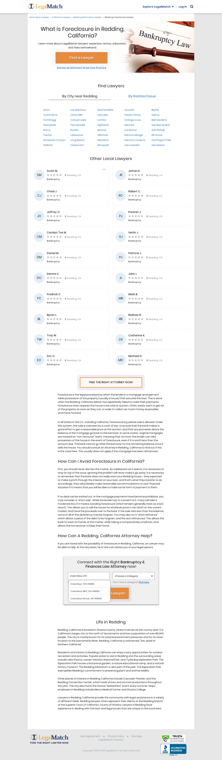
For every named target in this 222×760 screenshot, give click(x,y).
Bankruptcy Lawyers (39, 17)
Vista (46, 110)
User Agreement (90, 736)
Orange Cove (133, 120)
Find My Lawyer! (111, 593)
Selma (155, 115)
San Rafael (158, 130)
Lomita (101, 120)
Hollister (48, 145)
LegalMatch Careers (111, 739)
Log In (183, 7)
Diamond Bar (105, 110)
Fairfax (47, 135)
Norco (46, 130)
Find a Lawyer (81, 57)
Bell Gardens (159, 120)
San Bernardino (161, 125)
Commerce (50, 115)
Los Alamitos (78, 110)
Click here (144, 582)
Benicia (101, 130)
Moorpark (103, 145)
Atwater (129, 110)
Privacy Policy (116, 736)
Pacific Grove (133, 115)
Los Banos (131, 130)
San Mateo (158, 145)
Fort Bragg (49, 120)
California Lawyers (61, 17)
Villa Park (102, 135)
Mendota (103, 140)
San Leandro (132, 145)
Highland (102, 125)
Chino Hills (76, 115)
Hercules (102, 115)
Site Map (136, 736)
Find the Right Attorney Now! (111, 382)
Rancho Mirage (134, 135)
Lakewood (76, 135)
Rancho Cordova (135, 140)
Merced (129, 125)
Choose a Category (126, 576)
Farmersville (77, 125)
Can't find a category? (131, 582)
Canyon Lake (78, 120)
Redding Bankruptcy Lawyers (87, 17)
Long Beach (77, 140)
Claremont (77, 145)
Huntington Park (161, 140)
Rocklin (74, 130)
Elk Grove (157, 135)
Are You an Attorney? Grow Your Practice (81, 67)
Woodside (49, 125)
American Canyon (54, 140)
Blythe (155, 110)
